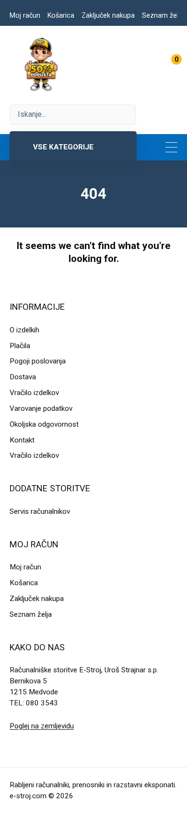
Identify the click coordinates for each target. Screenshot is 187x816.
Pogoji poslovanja (38, 361)
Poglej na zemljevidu (42, 726)
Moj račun (25, 15)
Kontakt (22, 440)
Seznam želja (163, 15)
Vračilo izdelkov (34, 392)
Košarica (60, 15)
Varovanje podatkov (41, 408)
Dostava (23, 377)
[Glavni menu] (171, 147)
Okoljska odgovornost (44, 424)
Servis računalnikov (40, 511)
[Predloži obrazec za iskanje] (73, 114)
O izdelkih (24, 330)
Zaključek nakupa (108, 15)
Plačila (20, 345)
